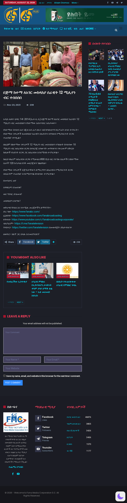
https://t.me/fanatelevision (29, 223)
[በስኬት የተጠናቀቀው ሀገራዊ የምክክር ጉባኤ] (67, 270)
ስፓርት (37, 28)
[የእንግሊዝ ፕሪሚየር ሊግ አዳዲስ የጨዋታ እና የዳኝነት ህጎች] (96, 54)
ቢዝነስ (28, 28)
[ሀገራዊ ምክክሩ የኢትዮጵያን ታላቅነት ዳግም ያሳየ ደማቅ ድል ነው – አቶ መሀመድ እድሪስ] (42, 270)
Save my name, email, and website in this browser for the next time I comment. (43, 376)
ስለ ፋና (41, 2)
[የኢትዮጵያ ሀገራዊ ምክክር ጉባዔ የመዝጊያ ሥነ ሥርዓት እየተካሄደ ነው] (116, 54)
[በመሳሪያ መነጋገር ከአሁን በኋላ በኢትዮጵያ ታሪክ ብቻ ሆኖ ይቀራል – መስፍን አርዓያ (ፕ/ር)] (116, 85)
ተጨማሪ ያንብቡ (16, 467)
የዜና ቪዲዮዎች (73, 430)
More (74, 2)
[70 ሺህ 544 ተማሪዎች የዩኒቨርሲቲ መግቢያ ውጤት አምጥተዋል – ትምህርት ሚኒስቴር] (96, 85)
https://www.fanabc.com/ (26, 211)
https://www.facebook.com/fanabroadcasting (37, 215)
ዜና (17, 28)
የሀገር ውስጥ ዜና (13, 276)
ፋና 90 (69, 451)
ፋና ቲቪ (68, 28)
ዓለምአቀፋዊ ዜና (74, 424)
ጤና (81, 28)
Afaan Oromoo (61, 2)
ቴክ (75, 28)
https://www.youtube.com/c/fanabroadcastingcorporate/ (43, 219)
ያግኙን (49, 2)
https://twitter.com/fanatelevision (30, 227)
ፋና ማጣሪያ (52, 28)
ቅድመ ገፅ (8, 28)
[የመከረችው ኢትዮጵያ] (18, 270)
